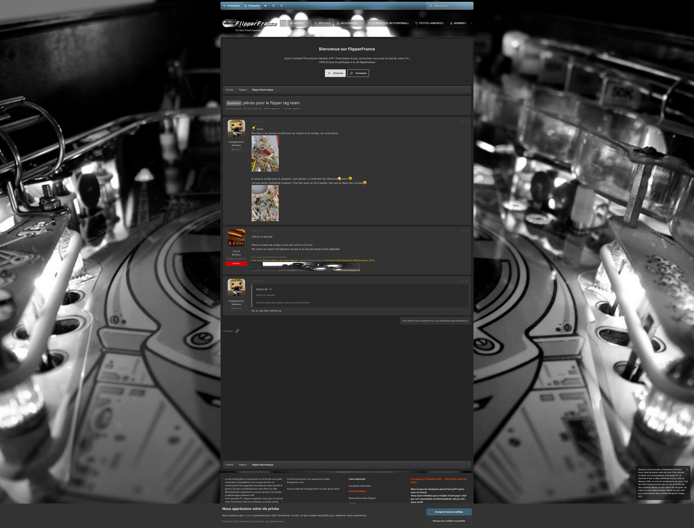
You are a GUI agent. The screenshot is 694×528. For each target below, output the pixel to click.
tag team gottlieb (291, 108)
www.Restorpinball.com (313, 260)
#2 (467, 231)
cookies (248, 515)
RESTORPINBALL (358, 491)
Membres (460, 23)
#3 (467, 280)
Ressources (349, 23)
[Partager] (462, 122)
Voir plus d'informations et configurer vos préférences (253, 521)
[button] (274, 6)
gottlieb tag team (271, 108)
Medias (298, 23)
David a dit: (262, 289)
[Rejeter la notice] (687, 469)
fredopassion (235, 108)
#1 (467, 121)
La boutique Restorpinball (390, 23)
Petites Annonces (431, 23)
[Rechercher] (282, 6)
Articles (324, 23)
